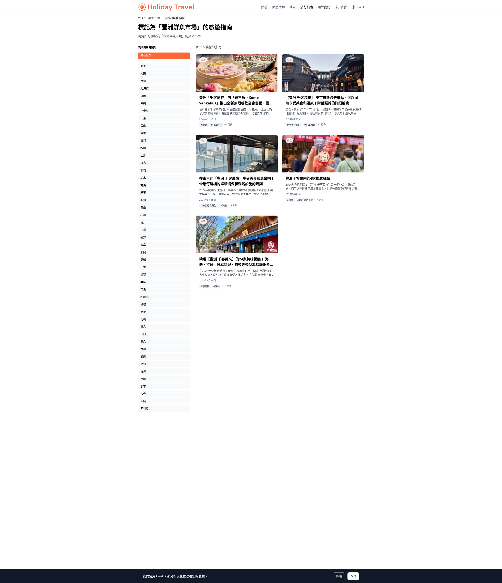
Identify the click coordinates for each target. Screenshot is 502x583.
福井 (143, 222)
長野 (143, 237)
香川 (143, 349)
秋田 (143, 148)
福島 (143, 163)
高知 (143, 364)
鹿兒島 (144, 408)
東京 (143, 66)
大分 (143, 393)
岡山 (143, 319)
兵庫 (143, 282)
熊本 (143, 386)
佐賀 (143, 371)
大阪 (143, 73)
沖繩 (143, 103)
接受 (353, 576)
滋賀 (143, 274)
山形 (143, 155)
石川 (143, 215)
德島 (143, 341)
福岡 (143, 96)
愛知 (143, 259)
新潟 (143, 200)
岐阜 (143, 245)
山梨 (143, 230)
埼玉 (143, 192)
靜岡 (143, 252)
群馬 (143, 185)
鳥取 (143, 304)
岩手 (143, 133)
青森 (143, 125)
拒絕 (339, 576)
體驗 (264, 7)
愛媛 (143, 356)
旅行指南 (306, 7)
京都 (143, 81)
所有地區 (145, 55)
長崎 (143, 379)
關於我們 (324, 7)
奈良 (143, 289)
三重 (143, 267)
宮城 (143, 140)
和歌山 (144, 297)
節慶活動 (278, 7)
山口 (143, 334)
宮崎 (143, 401)
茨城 (143, 170)
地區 (292, 7)
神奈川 (144, 110)
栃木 (143, 178)
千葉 (143, 118)
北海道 (144, 88)
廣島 (143, 326)
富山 (143, 207)
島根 (143, 312)
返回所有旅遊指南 (149, 18)
